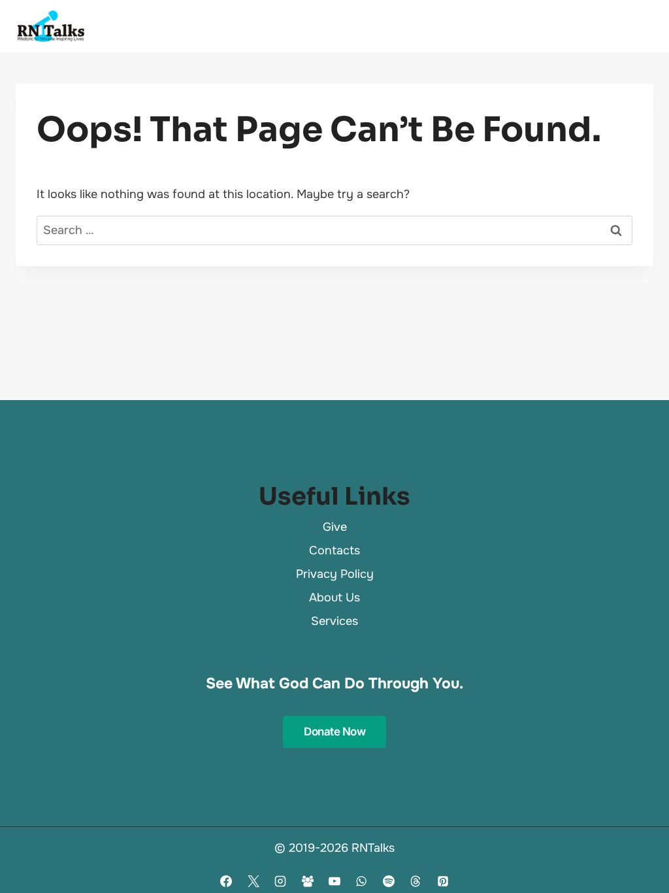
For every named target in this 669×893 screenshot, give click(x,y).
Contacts (334, 550)
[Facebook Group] (307, 881)
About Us (334, 597)
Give (335, 527)
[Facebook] (226, 881)
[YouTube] (334, 881)
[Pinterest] (443, 881)
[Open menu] (637, 26)
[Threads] (415, 881)
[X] (253, 881)
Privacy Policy (335, 574)
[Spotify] (388, 881)
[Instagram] (280, 881)
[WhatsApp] (361, 881)
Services (334, 621)
